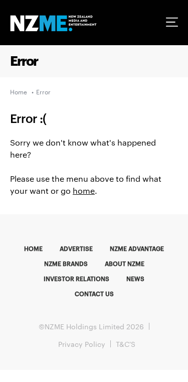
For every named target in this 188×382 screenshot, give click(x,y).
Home (18, 91)
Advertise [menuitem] (76, 247)
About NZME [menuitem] (124, 263)
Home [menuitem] (33, 247)
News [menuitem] (135, 278)
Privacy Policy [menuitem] (81, 343)
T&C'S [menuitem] (125, 343)
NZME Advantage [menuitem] (137, 247)
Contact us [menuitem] (94, 293)
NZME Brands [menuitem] (66, 263)
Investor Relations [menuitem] (76, 278)
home (84, 190)
